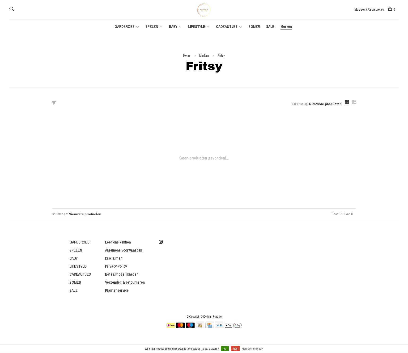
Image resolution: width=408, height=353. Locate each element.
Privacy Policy (116, 266)
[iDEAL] (170, 326)
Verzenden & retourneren (125, 282)
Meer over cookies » (252, 349)
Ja (224, 349)
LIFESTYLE (196, 26)
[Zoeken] (12, 9)
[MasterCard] (180, 326)
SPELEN (151, 26)
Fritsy (221, 55)
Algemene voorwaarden (123, 250)
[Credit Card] (209, 326)
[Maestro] (190, 326)
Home (187, 55)
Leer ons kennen (118, 242)
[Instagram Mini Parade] (161, 242)
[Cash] (200, 326)
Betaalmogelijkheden (121, 274)
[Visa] (219, 326)
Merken (286, 26)
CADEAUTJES (227, 26)
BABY (173, 26)
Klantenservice (117, 290)
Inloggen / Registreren (369, 9)
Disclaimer (113, 258)
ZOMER (254, 26)
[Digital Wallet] (233, 326)
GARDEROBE (125, 26)
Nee (235, 349)
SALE (270, 26)
